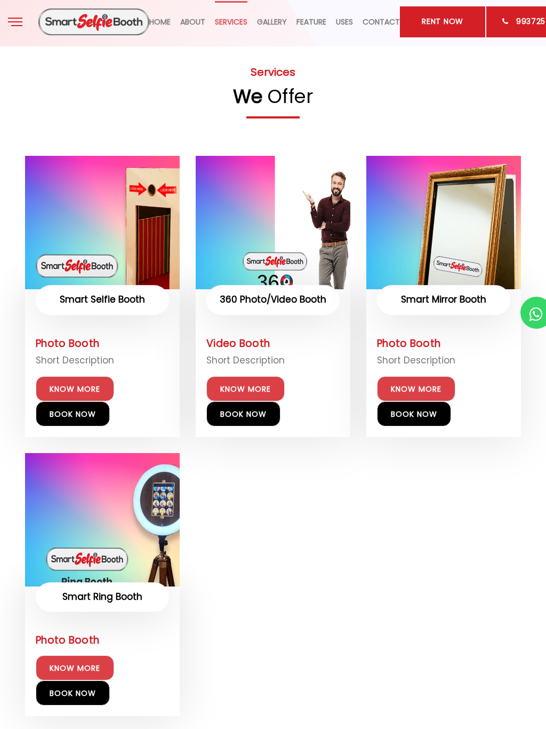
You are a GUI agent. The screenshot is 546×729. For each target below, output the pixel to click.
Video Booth (238, 343)
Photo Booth (67, 343)
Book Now (73, 414)
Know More (75, 389)
